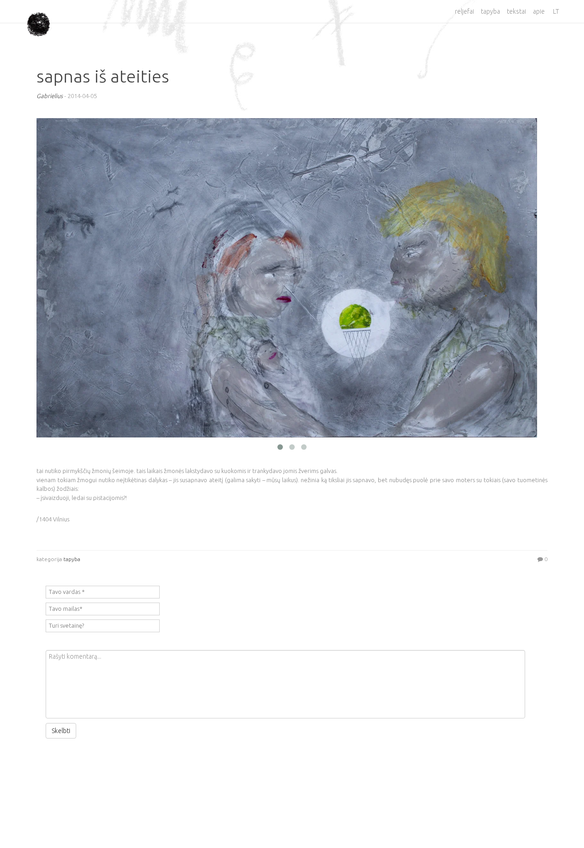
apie (539, 11)
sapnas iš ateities (102, 76)
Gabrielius (49, 96)
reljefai (464, 11)
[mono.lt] (38, 17)
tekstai (516, 11)
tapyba (490, 11)
